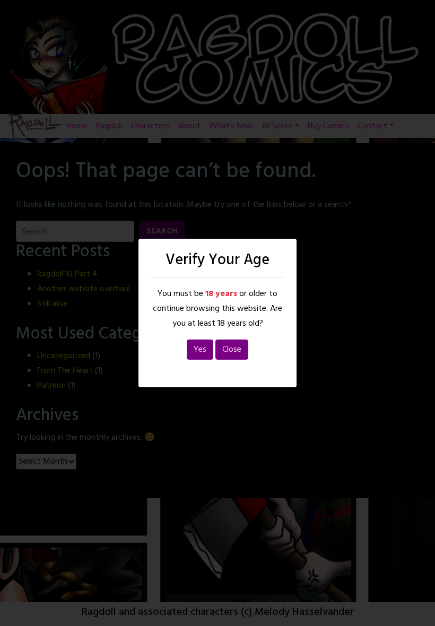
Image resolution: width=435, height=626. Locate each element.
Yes (200, 350)
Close (231, 350)
